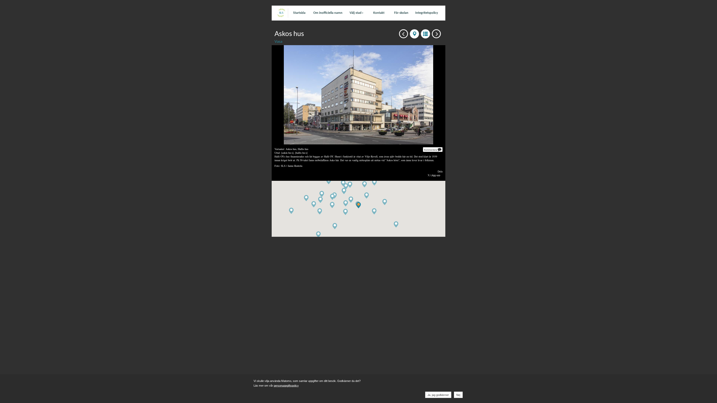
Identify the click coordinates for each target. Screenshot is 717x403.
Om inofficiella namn (327, 13)
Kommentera (431, 149)
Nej (458, 395)
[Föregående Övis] (402, 33)
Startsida (299, 13)
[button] (358, 205)
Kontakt (378, 13)
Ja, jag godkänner (438, 395)
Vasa (278, 41)
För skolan (401, 13)
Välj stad (355, 13)
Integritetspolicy (426, 13)
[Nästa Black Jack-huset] (435, 33)
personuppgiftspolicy (286, 385)
